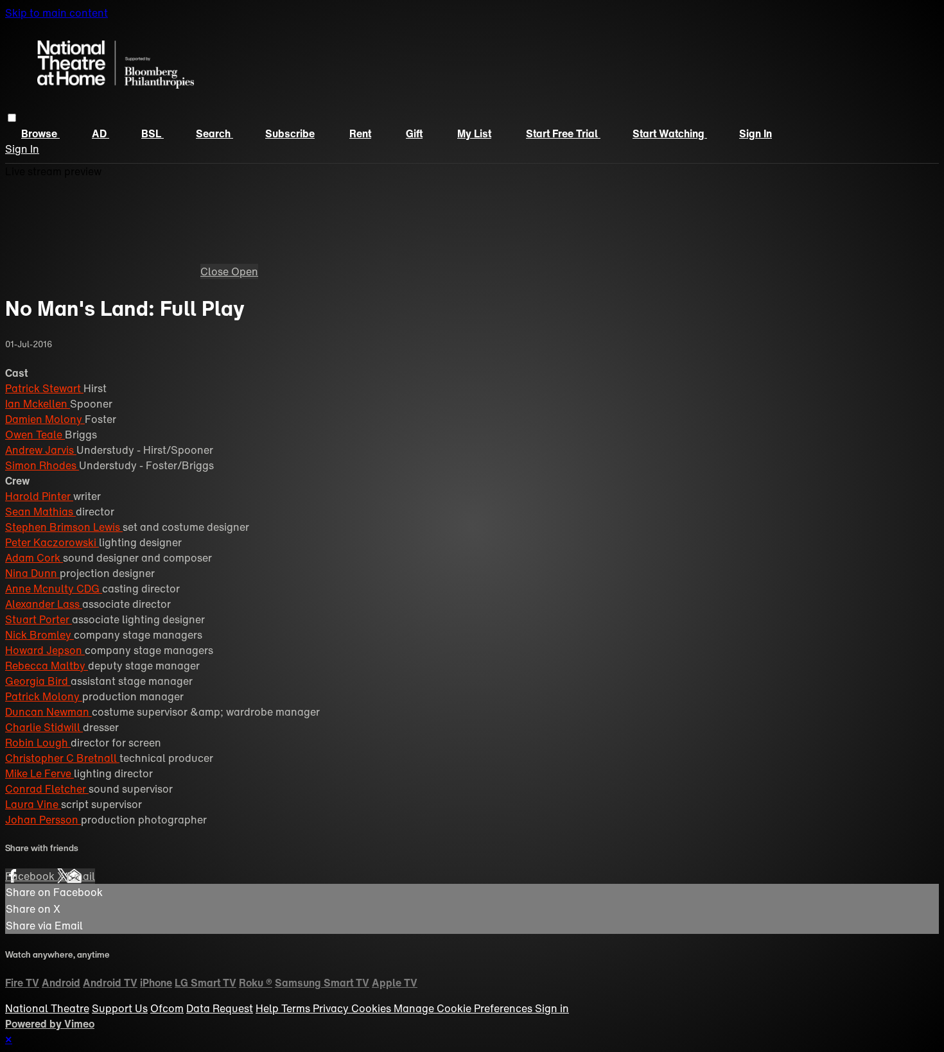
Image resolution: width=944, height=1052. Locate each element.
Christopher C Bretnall (62, 758)
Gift (414, 133)
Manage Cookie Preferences (464, 1008)
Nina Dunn (32, 573)
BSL (152, 133)
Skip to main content (56, 13)
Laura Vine (33, 804)
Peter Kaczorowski (52, 542)
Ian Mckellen (37, 403)
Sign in (755, 133)
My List (474, 133)
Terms (297, 1008)
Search (214, 133)
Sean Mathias (40, 511)
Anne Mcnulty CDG (53, 588)
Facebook (31, 876)
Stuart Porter (38, 619)
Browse (40, 133)
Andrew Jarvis (40, 450)
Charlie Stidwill (44, 727)
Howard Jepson (45, 650)
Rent (360, 133)
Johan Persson (43, 819)
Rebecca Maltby (46, 665)
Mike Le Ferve (39, 773)
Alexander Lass (43, 604)
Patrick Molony (43, 696)
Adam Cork (34, 557)
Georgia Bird (38, 681)
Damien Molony (45, 419)
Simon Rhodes (42, 465)
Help (268, 1008)
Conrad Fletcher (47, 789)
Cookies (372, 1008)
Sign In (22, 149)
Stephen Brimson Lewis (64, 527)
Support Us (120, 1008)
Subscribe (290, 133)
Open (244, 271)
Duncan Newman (48, 712)
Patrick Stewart (44, 388)
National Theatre (47, 1008)
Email (81, 876)
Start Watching (670, 133)
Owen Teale (35, 434)
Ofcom (167, 1008)
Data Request (219, 1008)
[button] (12, 118)
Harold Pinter (39, 496)
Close (215, 271)
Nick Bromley (39, 634)
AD (100, 133)
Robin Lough (38, 742)
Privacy (332, 1008)
